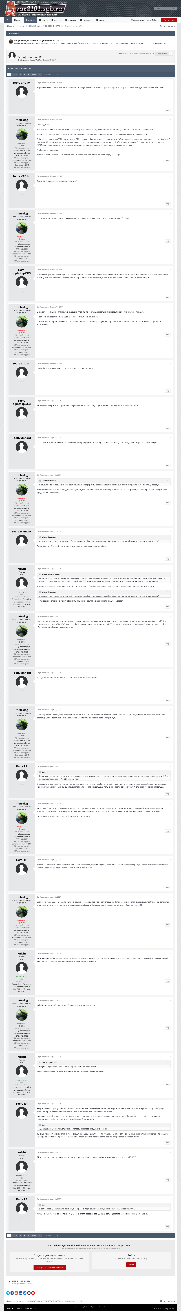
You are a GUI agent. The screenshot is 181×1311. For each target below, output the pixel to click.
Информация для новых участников (34, 40)
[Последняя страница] (40, 74)
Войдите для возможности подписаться (137, 53)
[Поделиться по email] (29, 1293)
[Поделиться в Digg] (20, 1293)
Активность (87, 20)
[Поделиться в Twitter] (8, 1293)
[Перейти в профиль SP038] (11, 41)
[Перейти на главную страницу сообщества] (8, 20)
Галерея (57, 20)
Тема (18, 1308)
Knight (21, 568)
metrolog (22, 120)
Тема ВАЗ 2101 (159, 1308)
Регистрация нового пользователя (49, 1267)
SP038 (171, 1308)
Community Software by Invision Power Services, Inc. (94, 1307)
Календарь (71, 20)
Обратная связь (31, 1308)
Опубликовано (50, 82)
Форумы (31, 20)
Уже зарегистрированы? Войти (144, 20)
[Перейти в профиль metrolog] (22, 134)
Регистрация (169, 20)
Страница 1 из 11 (50, 74)
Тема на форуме (23, 158)
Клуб (18, 20)
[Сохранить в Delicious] (25, 1293)
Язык (9, 1308)
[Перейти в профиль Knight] (22, 583)
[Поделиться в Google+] (16, 1293)
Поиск (101, 20)
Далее (34, 74)
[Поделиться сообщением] (170, 82)
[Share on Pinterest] (33, 1293)
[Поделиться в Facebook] (12, 1293)
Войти (131, 1264)
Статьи (44, 20)
